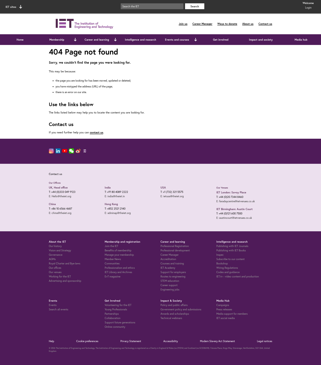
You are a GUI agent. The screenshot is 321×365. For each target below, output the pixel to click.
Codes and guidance (228, 272)
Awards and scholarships (174, 313)
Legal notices (264, 341)
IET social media (225, 318)
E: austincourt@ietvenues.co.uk (234, 217)
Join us (183, 23)
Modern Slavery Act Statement (217, 341)
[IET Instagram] (51, 150)
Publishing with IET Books (231, 250)
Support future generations (120, 322)
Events (53, 305)
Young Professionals (116, 309)
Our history (55, 246)
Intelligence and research (140, 39)
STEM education (169, 280)
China (52, 204)
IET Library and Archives (118, 272)
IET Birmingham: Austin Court (234, 209)
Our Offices (55, 182)
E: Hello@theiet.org (60, 196)
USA (163, 187)
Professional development (175, 250)
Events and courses (177, 39)
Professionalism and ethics (120, 267)
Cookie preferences (87, 341)
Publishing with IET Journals (232, 246)
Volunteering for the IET (118, 305)
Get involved (220, 39)
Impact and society (261, 39)
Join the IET (111, 246)
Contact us (265, 23)
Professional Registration (174, 246)
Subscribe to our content (230, 259)
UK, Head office (58, 187)
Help (51, 341)
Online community (115, 326)
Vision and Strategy (60, 250)
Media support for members (232, 313)
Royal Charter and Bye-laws (64, 263)
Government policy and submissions (180, 309)
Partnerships (112, 313)
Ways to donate (227, 23)
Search (194, 6)
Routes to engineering (172, 276)
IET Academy (167, 267)
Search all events (58, 309)
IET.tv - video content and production (237, 276)
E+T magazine (112, 276)
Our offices (55, 267)
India (108, 187)
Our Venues (222, 187)
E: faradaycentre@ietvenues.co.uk (235, 201)
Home (20, 39)
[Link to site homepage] (84, 24)
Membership (56, 39)
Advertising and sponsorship (65, 280)
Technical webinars (171, 318)
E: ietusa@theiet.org (172, 196)
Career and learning (97, 39)
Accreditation (168, 259)
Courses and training (172, 263)
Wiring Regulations (227, 267)
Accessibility (170, 341)
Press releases (224, 309)
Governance (55, 254)
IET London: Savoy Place (231, 192)
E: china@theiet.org (60, 213)
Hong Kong (111, 204)
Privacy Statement (130, 341)
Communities (112, 263)
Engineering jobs (169, 289)
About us (247, 23)
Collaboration (112, 318)
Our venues (55, 272)
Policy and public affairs (174, 305)
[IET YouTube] (64, 151)
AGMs (52, 259)
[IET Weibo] (78, 150)
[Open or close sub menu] (75, 39)
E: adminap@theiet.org (118, 213)
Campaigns (222, 305)
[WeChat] (71, 150)
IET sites (11, 7)
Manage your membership (119, 254)
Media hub (301, 39)
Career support (169, 285)
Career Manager (202, 23)
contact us (96, 132)
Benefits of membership (118, 250)
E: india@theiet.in (115, 196)
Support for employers (173, 272)
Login (308, 7)
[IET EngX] (84, 150)
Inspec (220, 254)
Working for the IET (60, 276)
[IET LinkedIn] (58, 150)
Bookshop (222, 263)
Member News (113, 259)
